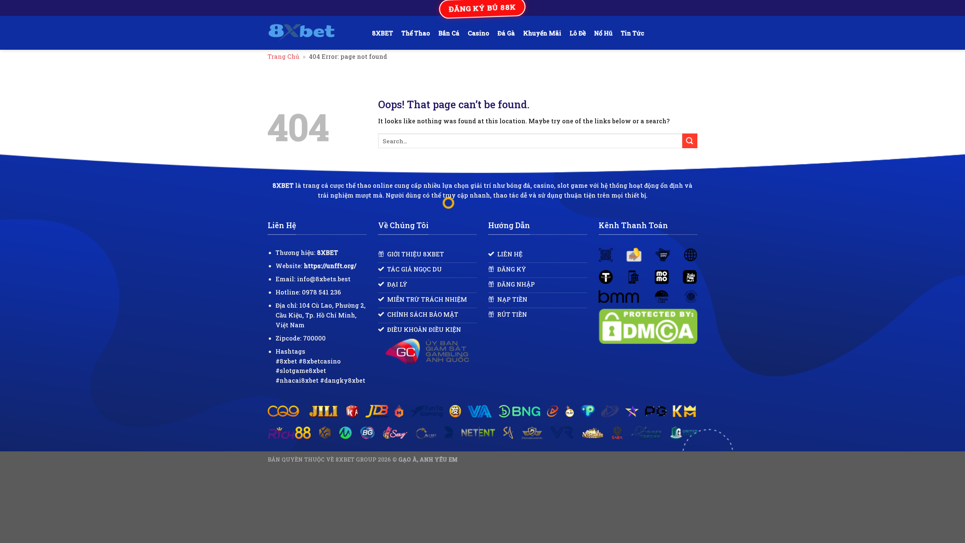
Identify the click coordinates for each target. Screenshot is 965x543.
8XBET (382, 33)
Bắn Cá (449, 33)
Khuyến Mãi (542, 33)
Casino (478, 33)
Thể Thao (415, 33)
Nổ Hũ (603, 33)
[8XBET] (314, 33)
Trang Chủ (283, 56)
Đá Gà (506, 33)
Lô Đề (578, 33)
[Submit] (689, 140)
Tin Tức (632, 33)
